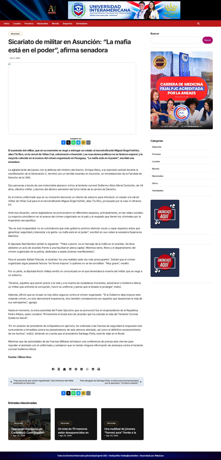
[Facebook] (63, 142)
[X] (68, 142)
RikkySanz (159, 456)
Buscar (155, 33)
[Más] (88, 142)
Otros (155, 183)
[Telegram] (78, 142)
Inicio (6, 23)
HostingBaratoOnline (129, 456)
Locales (17, 23)
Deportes (67, 23)
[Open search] (199, 23)
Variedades (81, 23)
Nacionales (42, 23)
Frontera (29, 23)
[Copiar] (83, 142)
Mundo (55, 23)
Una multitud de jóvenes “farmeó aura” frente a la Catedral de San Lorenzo (120, 432)
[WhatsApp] (73, 142)
